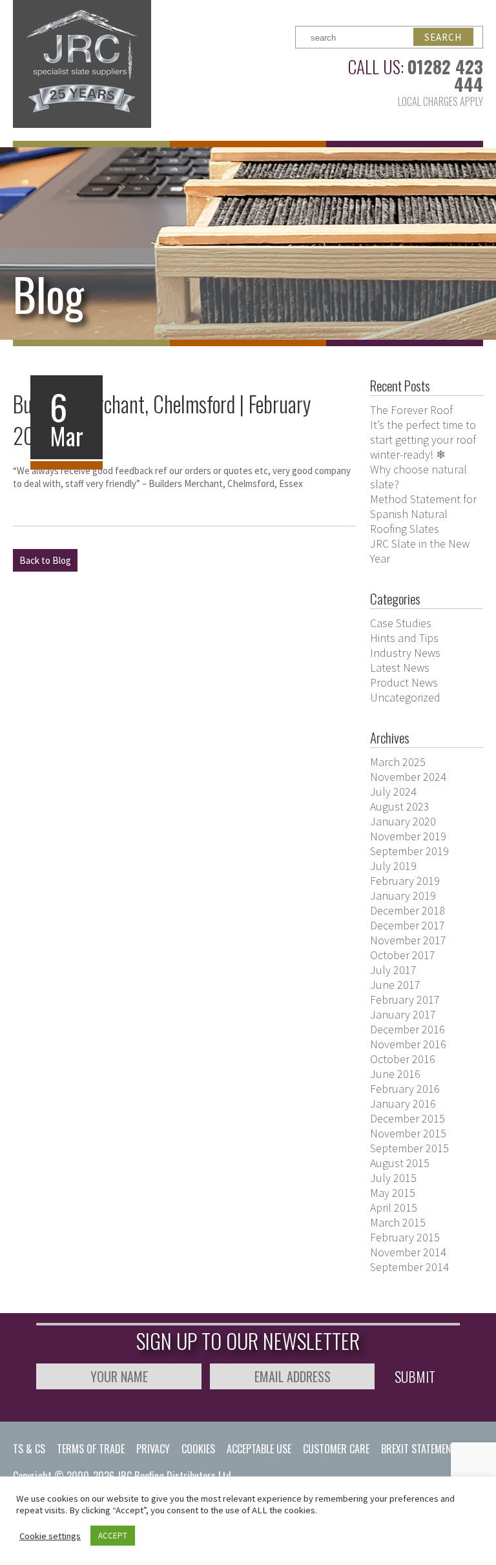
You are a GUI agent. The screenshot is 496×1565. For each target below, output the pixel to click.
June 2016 (395, 1073)
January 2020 (403, 821)
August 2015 (399, 1163)
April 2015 (393, 1207)
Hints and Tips (404, 637)
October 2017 (402, 955)
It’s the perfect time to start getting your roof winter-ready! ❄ (423, 439)
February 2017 (405, 999)
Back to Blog (45, 560)
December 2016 (407, 1029)
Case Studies (400, 623)
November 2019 (408, 836)
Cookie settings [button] (50, 1536)
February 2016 (405, 1088)
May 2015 (392, 1192)
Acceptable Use (259, 1448)
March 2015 (398, 1222)
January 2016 (403, 1103)
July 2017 (393, 969)
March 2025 (398, 761)
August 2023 (399, 806)
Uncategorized (405, 697)
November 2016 (408, 1044)
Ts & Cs (29, 1448)
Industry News (405, 652)
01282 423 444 (445, 75)
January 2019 (403, 895)
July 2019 (393, 865)
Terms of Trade (91, 1448)
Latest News (399, 667)
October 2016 (402, 1059)
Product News (404, 682)
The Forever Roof (411, 409)
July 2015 (393, 1177)
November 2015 (408, 1133)
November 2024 (408, 776)
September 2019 (409, 851)
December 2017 (407, 925)
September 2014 (409, 1266)
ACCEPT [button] (112, 1535)
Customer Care (336, 1448)
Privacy (153, 1448)
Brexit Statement (419, 1448)
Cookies (198, 1448)
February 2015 (405, 1237)
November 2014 (408, 1252)
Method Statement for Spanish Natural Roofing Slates (423, 514)
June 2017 (395, 984)
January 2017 (403, 1014)
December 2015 (407, 1118)
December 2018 (407, 910)
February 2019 (405, 880)
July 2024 (393, 791)
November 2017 (408, 940)
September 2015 (409, 1148)
